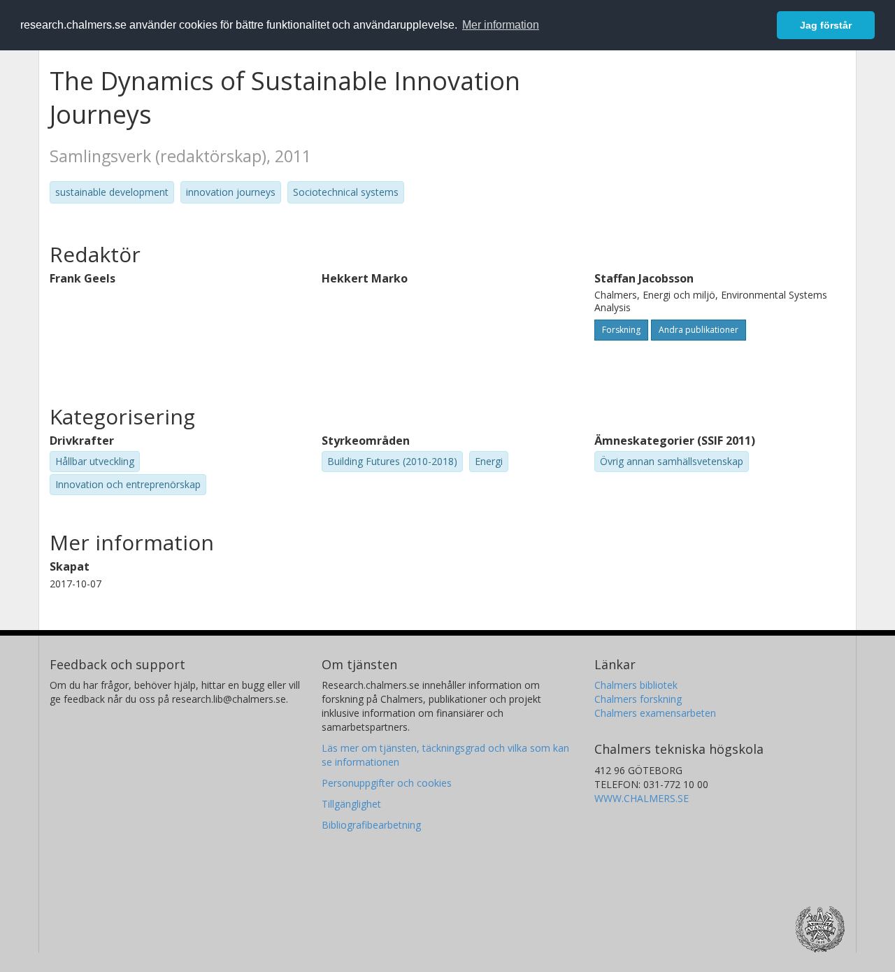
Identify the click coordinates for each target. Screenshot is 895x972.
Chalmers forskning (638, 699)
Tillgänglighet (351, 803)
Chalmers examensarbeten (655, 713)
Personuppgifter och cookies (387, 782)
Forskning (621, 330)
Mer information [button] (500, 25)
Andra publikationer (698, 330)
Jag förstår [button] (826, 25)
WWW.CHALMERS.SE (641, 798)
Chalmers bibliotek (636, 685)
